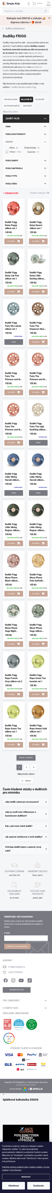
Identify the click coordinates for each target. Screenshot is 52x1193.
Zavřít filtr (12, 118)
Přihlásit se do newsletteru (17, 946)
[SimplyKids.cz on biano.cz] (7, 1024)
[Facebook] (5, 980)
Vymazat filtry (11, 193)
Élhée (13, 148)
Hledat (45, 11)
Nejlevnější (26, 99)
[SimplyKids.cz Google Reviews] (9, 1038)
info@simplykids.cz (16, 967)
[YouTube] (21, 980)
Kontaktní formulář (17, 990)
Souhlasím (38, 1185)
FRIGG (15, 152)
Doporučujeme (10, 99)
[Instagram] (12, 980)
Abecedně (27, 106)
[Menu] (48, 3)
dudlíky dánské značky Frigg (24, 87)
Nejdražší (39, 99)
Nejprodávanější (12, 106)
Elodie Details (31, 148)
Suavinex (32, 152)
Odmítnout (13, 1185)
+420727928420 (15, 972)
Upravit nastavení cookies (26, 1085)
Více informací (15, 1170)
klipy (24, 67)
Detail (14, 342)
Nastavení (26, 1177)
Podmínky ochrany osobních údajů (15, 1167)
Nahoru (28, 781)
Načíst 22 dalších (26, 758)
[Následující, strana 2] (26, 767)
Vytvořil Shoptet (15, 1089)
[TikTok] (29, 980)
